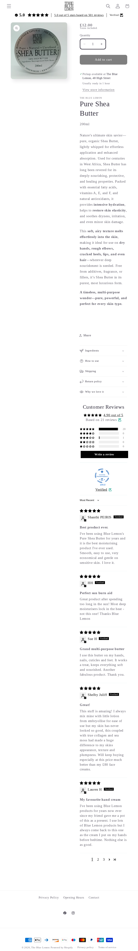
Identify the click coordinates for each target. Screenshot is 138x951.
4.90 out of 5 (113, 415)
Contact (94, 897)
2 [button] (98, 859)
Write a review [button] (104, 454)
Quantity (85, 35)
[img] (90, 511)
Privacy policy (85, 947)
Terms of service (107, 947)
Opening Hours (73, 897)
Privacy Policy (49, 897)
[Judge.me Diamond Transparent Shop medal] (102, 476)
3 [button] (104, 859)
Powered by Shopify (62, 947)
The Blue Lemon (40, 947)
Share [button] (87, 335)
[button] (9, 6)
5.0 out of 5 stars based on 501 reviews (79, 15)
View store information (98, 89)
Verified (101, 489)
